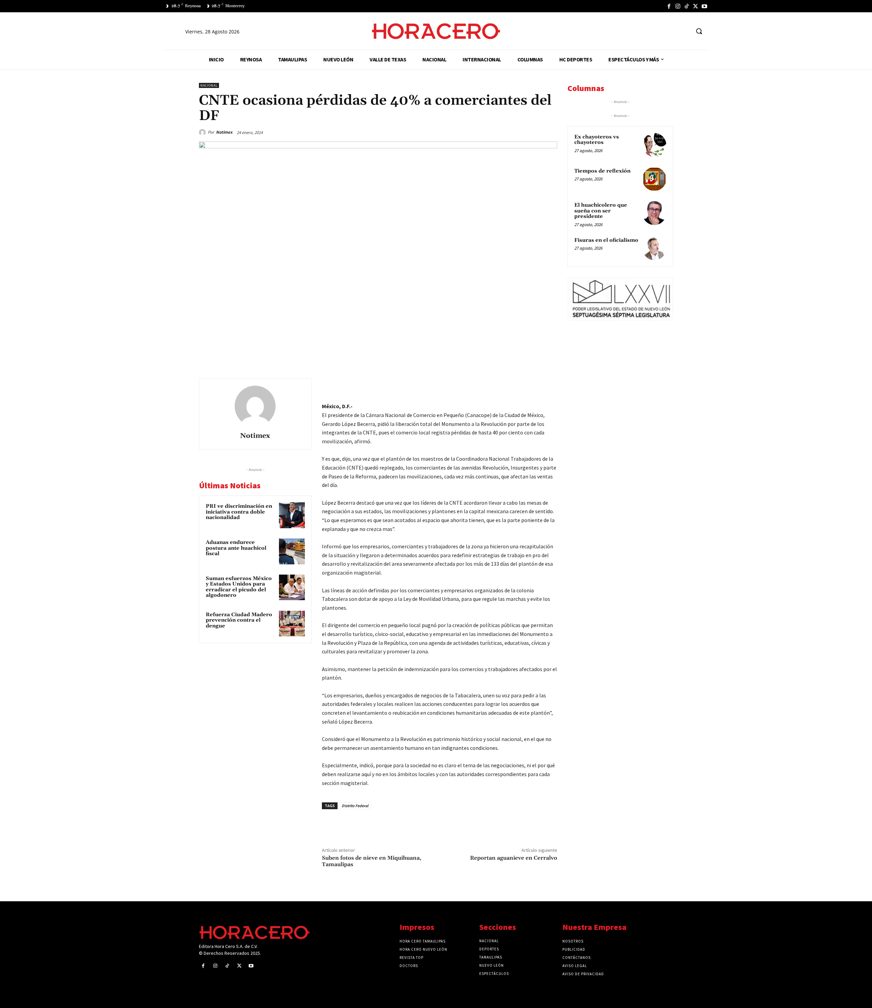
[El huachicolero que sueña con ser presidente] (654, 213)
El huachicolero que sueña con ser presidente (600, 211)
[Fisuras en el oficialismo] (654, 248)
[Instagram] (678, 6)
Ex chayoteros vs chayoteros (596, 140)
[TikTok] (686, 6)
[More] (550, 385)
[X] (695, 6)
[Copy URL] (534, 385)
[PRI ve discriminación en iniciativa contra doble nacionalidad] (292, 515)
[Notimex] (203, 132)
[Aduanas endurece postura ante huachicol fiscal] (292, 551)
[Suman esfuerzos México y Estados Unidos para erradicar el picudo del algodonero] (292, 588)
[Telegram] (518, 385)
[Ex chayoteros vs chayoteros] (654, 145)
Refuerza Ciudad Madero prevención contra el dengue (239, 620)
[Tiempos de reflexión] (654, 179)
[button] (699, 31)
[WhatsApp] (503, 385)
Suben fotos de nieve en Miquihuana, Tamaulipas (371, 861)
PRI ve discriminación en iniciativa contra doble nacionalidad (239, 512)
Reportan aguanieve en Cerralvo (513, 858)
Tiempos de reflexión (602, 171)
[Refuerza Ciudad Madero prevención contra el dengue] (292, 624)
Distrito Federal (355, 805)
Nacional (209, 85)
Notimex (224, 132)
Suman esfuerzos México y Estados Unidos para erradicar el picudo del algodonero (239, 587)
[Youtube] (704, 6)
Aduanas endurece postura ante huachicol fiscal (236, 548)
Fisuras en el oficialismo (606, 240)
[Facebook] (669, 6)
